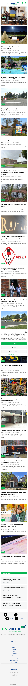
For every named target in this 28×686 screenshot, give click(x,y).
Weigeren (14, 347)
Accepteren (14, 343)
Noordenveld (14, 662)
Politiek (14, 649)
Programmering (14, 658)
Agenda (14, 655)
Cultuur (14, 647)
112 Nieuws (14, 653)
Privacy (17, 354)
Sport (14, 651)
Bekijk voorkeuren (14, 351)
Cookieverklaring (11, 354)
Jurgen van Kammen (9, 303)
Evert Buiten (8, 80)
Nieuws (4, 17)
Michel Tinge (7, 50)
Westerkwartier (14, 660)
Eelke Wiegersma (8, 176)
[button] (26, 331)
